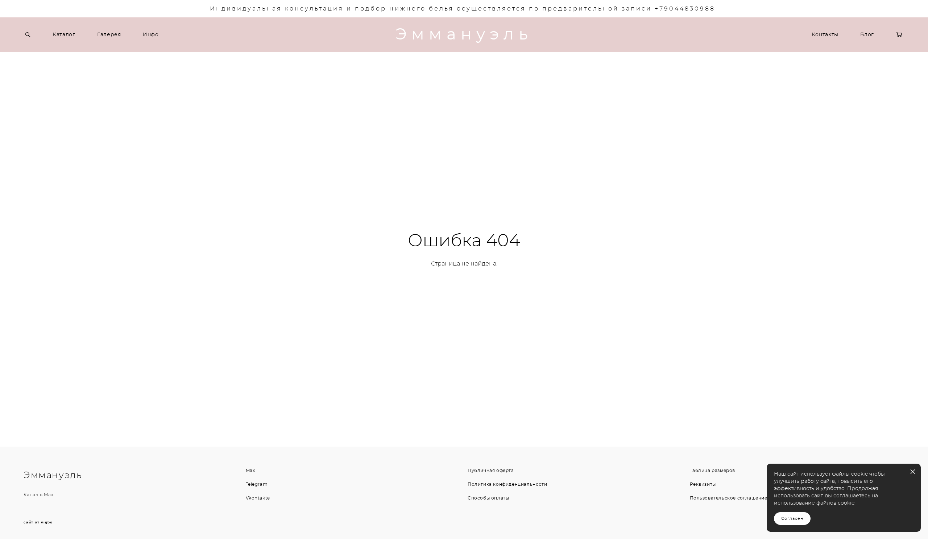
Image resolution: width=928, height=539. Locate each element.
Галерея (109, 34)
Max (48, 495)
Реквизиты (703, 484)
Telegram (257, 484)
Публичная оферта (491, 470)
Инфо (151, 34)
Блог (867, 34)
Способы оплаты (488, 498)
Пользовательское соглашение (728, 498)
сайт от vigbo (38, 522)
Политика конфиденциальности (507, 484)
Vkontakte (258, 498)
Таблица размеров (713, 470)
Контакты (825, 34)
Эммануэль (464, 35)
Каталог (64, 34)
